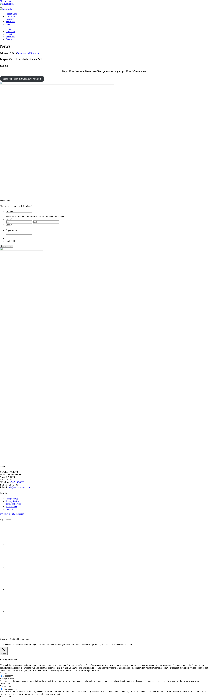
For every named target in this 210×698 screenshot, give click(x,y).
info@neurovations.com (19, 487)
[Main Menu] (1, 7)
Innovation (10, 16)
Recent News (12, 499)
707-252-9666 (17, 482)
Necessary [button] (4, 673)
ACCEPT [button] (134, 644)
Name (9, 219)
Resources (10, 21)
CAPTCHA (11, 241)
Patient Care (11, 14)
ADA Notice (11, 506)
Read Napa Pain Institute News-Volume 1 (22, 79)
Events (9, 24)
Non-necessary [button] (6, 686)
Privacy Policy (12, 501)
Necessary (8, 676)
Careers (9, 509)
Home (8, 29)
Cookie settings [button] (119, 644)
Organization (12, 230)
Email (9, 224)
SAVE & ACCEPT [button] (9, 696)
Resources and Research (28, 53)
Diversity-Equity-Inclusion (12, 514)
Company (10, 211)
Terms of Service (13, 504)
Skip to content (7, 1)
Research (10, 19)
